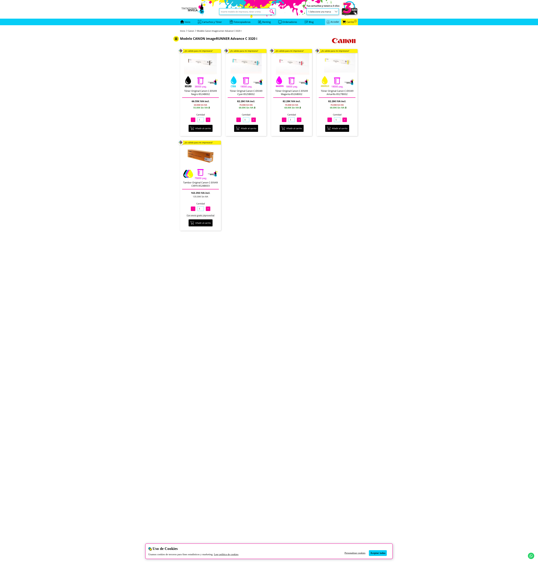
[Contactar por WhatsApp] (531, 555)
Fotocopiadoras (242, 22)
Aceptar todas (377, 553)
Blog (311, 22)
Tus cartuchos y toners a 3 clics (323, 5)
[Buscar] (272, 11)
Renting (266, 22)
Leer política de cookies (226, 554)
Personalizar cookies (355, 553)
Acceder (335, 21)
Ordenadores (289, 22)
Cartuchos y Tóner (212, 22)
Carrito (351, 22)
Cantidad (200, 114)
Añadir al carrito (203, 128)
